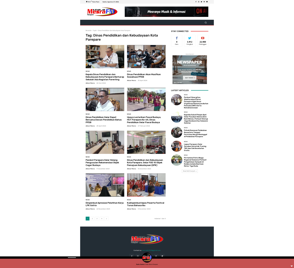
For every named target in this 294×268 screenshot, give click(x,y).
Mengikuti (190, 37)
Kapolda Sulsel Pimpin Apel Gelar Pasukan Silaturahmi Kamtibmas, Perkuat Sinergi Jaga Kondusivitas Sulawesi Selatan (196, 119)
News (88, 71)
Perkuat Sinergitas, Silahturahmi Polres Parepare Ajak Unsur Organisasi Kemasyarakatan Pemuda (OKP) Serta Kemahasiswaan (196, 102)
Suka (177, 37)
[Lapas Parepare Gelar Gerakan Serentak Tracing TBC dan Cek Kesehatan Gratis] (176, 146)
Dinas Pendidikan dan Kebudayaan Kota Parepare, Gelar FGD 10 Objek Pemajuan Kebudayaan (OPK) (145, 163)
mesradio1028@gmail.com (151, 250)
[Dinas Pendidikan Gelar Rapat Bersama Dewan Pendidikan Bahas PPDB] (105, 99)
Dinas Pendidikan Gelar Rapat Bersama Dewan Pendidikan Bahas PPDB (104, 120)
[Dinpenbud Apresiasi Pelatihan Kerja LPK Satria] (105, 185)
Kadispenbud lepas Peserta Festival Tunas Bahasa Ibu (145, 204)
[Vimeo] (204, 1)
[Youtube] (207, 1)
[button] (205, 22)
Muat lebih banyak (189, 171)
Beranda (88, 30)
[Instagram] (198, 1)
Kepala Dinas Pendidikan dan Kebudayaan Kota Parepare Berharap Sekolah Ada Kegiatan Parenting (105, 77)
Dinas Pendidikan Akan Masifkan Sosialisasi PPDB (144, 75)
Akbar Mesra (90, 83)
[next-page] (106, 218)
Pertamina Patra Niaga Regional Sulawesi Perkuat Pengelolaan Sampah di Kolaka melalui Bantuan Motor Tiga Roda (195, 162)
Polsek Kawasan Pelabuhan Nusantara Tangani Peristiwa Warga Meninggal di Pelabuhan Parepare (195, 133)
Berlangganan (202, 37)
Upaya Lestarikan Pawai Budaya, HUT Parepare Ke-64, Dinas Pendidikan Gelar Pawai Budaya (144, 120)
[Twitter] (201, 1)
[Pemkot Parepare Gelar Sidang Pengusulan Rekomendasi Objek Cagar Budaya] (105, 142)
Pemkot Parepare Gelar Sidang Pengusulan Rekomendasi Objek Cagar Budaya (102, 163)
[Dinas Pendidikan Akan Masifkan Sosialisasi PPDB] (146, 56)
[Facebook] (196, 1)
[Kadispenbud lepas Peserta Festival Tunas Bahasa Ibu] (146, 185)
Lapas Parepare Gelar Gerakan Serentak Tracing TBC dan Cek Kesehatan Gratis (195, 147)
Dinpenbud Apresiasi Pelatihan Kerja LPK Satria (105, 204)
